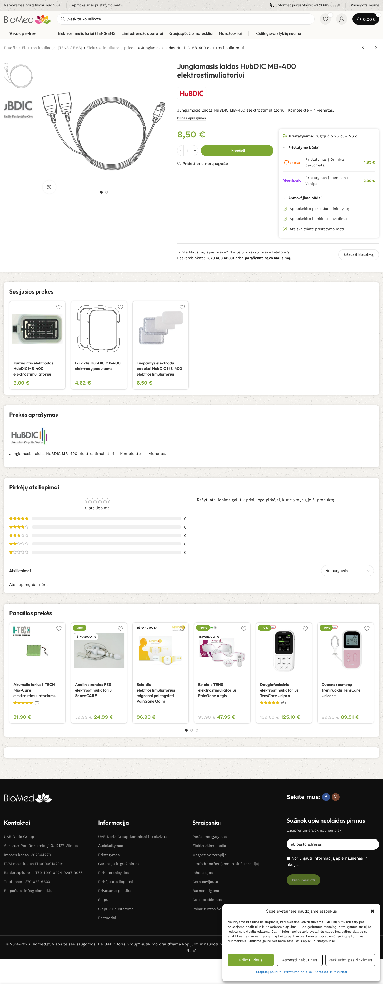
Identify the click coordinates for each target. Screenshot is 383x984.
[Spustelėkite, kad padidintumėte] (49, 187)
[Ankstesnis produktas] (363, 48)
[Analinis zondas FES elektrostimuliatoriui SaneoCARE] (99, 651)
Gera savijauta (205, 882)
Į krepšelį (237, 150)
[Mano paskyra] (342, 19)
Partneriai (107, 918)
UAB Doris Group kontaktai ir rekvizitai (133, 836)
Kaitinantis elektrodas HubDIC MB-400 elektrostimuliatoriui (33, 369)
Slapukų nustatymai (116, 909)
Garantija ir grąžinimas (118, 864)
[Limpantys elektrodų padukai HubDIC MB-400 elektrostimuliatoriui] (160, 329)
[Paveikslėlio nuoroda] (28, 797)
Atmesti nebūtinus (299, 960)
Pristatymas (109, 855)
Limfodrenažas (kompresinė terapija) (225, 864)
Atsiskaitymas (110, 845)
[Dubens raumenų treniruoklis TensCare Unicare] (346, 651)
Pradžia (10, 48)
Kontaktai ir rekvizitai (331, 972)
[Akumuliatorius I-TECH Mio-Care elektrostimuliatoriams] (37, 651)
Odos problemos (207, 899)
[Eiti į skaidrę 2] (106, 192)
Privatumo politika (298, 972)
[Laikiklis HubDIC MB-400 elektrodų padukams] (99, 329)
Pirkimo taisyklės (113, 873)
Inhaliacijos (202, 873)
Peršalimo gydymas (209, 836)
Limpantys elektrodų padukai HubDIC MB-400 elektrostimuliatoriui (159, 369)
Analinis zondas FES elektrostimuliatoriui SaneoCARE (94, 690)
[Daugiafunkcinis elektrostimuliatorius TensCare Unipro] (284, 651)
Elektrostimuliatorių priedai (112, 48)
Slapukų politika (268, 972)
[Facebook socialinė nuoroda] (326, 797)
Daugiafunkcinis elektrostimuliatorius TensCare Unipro (279, 690)
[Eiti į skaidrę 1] (101, 192)
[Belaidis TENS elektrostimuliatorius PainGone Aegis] (222, 651)
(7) (36, 703)
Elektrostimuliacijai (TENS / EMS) (52, 48)
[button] (372, 911)
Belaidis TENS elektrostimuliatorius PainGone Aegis (217, 690)
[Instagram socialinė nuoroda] (336, 797)
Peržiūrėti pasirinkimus (350, 960)
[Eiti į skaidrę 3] (197, 730)
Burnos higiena (205, 891)
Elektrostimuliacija (209, 845)
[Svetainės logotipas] (27, 18)
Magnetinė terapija (209, 855)
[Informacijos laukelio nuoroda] (32, 5)
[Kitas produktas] (376, 48)
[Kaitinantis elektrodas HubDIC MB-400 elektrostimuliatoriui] (37, 329)
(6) (283, 703)
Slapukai (106, 899)
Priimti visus (250, 960)
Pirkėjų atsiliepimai (115, 882)
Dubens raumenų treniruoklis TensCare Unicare (341, 690)
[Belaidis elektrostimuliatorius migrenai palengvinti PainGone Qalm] (160, 651)
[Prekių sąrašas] (369, 48)
